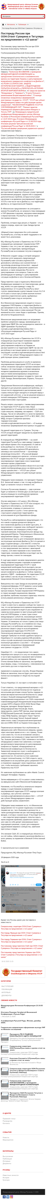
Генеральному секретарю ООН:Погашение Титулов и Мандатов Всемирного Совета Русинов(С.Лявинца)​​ (27, 1070)
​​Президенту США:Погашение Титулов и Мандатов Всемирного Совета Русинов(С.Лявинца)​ (26, 1095)
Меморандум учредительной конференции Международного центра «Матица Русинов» (20, 114)
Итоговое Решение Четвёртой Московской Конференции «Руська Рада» (19, 1013)
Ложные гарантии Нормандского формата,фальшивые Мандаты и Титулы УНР (20, 109)
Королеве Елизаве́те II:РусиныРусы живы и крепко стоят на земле (27, 1059)
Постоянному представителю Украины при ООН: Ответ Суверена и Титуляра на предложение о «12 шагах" (21, 954)
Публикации (7, 989)
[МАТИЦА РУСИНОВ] (23, 6)
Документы (6, 995)
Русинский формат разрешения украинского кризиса (23, 128)
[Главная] (3, 24)
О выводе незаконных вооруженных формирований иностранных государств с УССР (21, 97)
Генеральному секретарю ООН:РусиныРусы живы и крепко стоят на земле (27, 1048)
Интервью (6, 992)
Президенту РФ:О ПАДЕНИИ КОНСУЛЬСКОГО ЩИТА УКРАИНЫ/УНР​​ (25, 1035)
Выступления (7, 986)
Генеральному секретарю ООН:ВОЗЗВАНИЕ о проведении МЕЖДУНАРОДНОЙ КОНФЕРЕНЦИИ (24, 1082)
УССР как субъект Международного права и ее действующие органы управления (23, 102)
